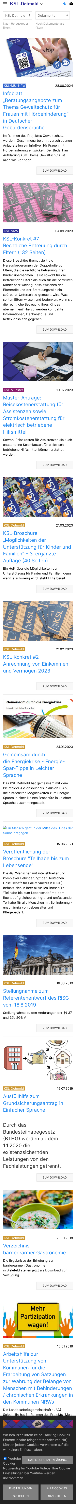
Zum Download (55, 170)
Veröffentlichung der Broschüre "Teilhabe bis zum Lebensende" (36, 858)
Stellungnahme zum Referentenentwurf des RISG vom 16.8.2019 (36, 998)
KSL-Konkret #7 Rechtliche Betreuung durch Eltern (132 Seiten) (36, 245)
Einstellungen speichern (20, 1492)
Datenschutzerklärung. (47, 1460)
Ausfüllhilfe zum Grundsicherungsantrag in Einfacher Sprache (33, 1103)
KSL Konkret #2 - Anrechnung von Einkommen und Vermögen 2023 (35, 664)
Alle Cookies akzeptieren (57, 1492)
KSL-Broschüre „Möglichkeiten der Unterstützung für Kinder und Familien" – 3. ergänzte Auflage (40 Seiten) (37, 546)
